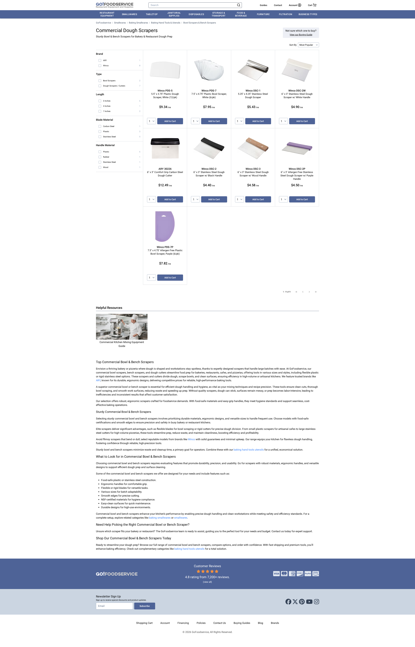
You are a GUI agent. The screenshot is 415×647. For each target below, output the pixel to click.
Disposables (196, 14)
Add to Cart (170, 121)
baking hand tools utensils (249, 449)
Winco (191, 439)
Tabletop (152, 14)
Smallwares (129, 14)
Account (165, 622)
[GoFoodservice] (114, 5)
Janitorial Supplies (174, 14)
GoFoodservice (103, 22)
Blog (260, 622)
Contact (278, 5)
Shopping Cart (144, 622)
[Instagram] (316, 602)
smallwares (180, 517)
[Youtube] (309, 602)
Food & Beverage (241, 14)
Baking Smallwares (138, 22)
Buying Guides (242, 622)
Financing (183, 622)
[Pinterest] (302, 602)
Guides (263, 5)
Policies (201, 622)
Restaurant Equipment (107, 14)
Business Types (308, 14)
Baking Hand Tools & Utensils (165, 22)
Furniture (263, 14)
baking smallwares (160, 517)
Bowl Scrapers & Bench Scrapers (199, 22)
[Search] (238, 5)
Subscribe (145, 606)
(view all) (207, 582)
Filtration (285, 14)
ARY (98, 380)
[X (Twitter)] (295, 602)
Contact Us (219, 622)
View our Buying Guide (301, 34)
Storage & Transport (218, 14)
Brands (275, 622)
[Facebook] (288, 602)
